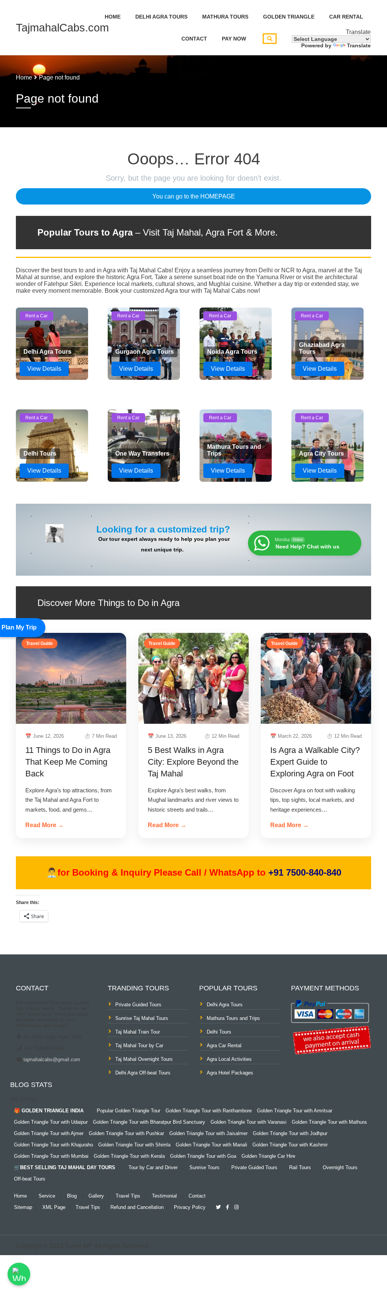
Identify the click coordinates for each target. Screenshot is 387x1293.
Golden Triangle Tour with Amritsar (294, 1110)
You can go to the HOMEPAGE (193, 196)
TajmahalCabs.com (62, 28)
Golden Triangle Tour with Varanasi (248, 1122)
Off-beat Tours (29, 1179)
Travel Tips (128, 1196)
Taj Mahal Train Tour (137, 1032)
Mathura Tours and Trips (233, 1018)
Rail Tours (300, 1167)
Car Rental (346, 17)
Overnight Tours (340, 1167)
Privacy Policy (190, 1207)
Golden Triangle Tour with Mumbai (51, 1156)
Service (47, 1196)
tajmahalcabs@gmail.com (51, 1059)
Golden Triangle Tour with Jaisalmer (208, 1133)
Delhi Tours (219, 1032)
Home (113, 17)
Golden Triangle (288, 17)
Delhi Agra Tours (161, 17)
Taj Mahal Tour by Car (139, 1045)
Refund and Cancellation (137, 1207)
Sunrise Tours (204, 1167)
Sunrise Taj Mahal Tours (141, 1018)
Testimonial (164, 1196)
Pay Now (234, 39)
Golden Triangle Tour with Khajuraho (53, 1145)
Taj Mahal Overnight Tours (144, 1059)
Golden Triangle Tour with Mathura (329, 1122)
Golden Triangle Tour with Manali (211, 1145)
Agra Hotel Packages (230, 1073)
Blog (72, 1196)
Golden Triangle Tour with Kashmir (290, 1145)
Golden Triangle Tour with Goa (203, 1156)
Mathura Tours (225, 17)
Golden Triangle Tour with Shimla (134, 1145)
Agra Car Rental (224, 1045)
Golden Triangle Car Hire (268, 1156)
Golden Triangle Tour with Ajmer (49, 1133)
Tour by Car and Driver (153, 1167)
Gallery (96, 1196)
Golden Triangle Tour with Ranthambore (209, 1110)
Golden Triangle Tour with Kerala (129, 1156)
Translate (359, 45)
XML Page (53, 1207)
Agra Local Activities (229, 1059)
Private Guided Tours (138, 1004)
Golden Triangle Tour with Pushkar (126, 1133)
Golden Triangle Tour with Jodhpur (290, 1133)
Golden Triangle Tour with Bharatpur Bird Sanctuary (149, 1122)
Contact (194, 39)
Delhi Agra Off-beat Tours (142, 1073)
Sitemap (23, 1207)
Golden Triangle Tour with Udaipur (51, 1122)
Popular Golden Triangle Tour (128, 1110)
